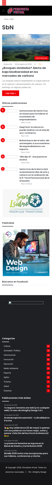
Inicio (5, 19)
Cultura (7, 346)
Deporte (7, 373)
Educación (8, 364)
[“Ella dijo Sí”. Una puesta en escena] (9, 160)
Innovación (9, 359)
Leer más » (11, 93)
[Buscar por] (48, 11)
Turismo (7, 382)
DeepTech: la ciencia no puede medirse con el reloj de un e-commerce (34, 130)
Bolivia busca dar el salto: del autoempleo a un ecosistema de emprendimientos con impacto (34, 145)
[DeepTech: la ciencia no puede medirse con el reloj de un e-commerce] (9, 131)
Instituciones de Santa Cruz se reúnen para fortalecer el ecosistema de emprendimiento (33, 115)
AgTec (6, 377)
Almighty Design (39, 472)
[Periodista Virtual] (18, 11)
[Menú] (3, 11)
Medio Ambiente (11, 368)
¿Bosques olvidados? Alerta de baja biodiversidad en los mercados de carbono (24, 72)
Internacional (9, 355)
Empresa (8, 391)
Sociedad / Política (12, 350)
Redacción (8, 64)
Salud (6, 386)
